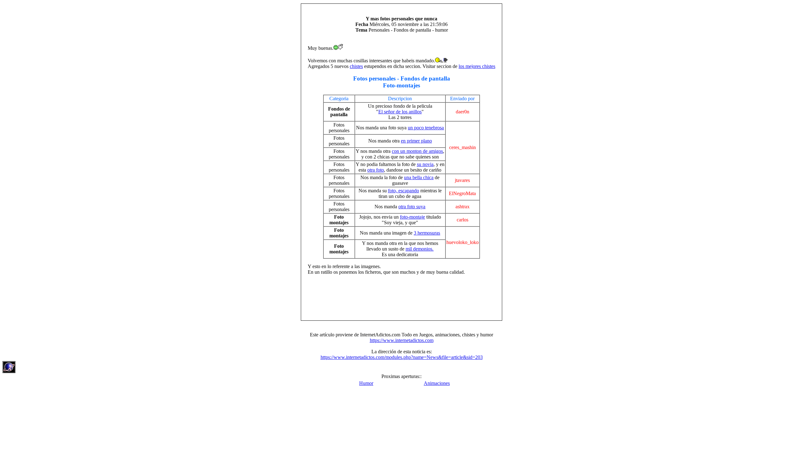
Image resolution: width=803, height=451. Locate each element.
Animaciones (437, 383)
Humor (366, 383)
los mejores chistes (477, 66)
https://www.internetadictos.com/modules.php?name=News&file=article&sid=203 (402, 357)
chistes (356, 66)
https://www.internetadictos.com (401, 340)
